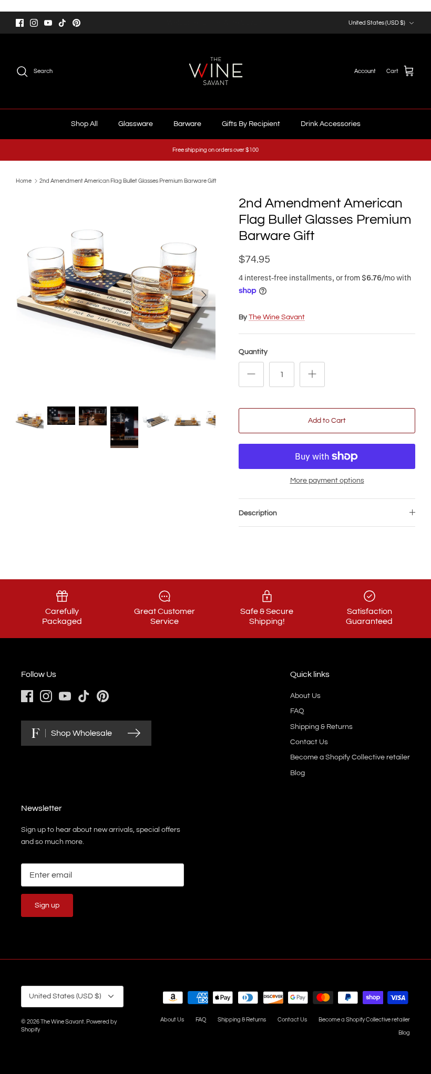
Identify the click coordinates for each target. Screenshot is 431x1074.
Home (24, 181)
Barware (187, 124)
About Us (305, 696)
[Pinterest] (76, 23)
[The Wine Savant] (216, 71)
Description (258, 513)
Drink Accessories (331, 124)
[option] (116, 295)
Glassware (135, 124)
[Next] (204, 295)
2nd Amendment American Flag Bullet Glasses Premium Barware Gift (128, 181)
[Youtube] (48, 23)
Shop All (84, 124)
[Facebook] (20, 23)
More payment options (327, 480)
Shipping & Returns (321, 727)
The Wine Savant (277, 317)
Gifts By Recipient (251, 124)
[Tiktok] (62, 23)
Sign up (47, 905)
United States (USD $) (376, 23)
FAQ (297, 711)
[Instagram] (34, 23)
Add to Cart (327, 420)
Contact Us (309, 742)
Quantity (253, 352)
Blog (297, 773)
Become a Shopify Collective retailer (350, 757)
